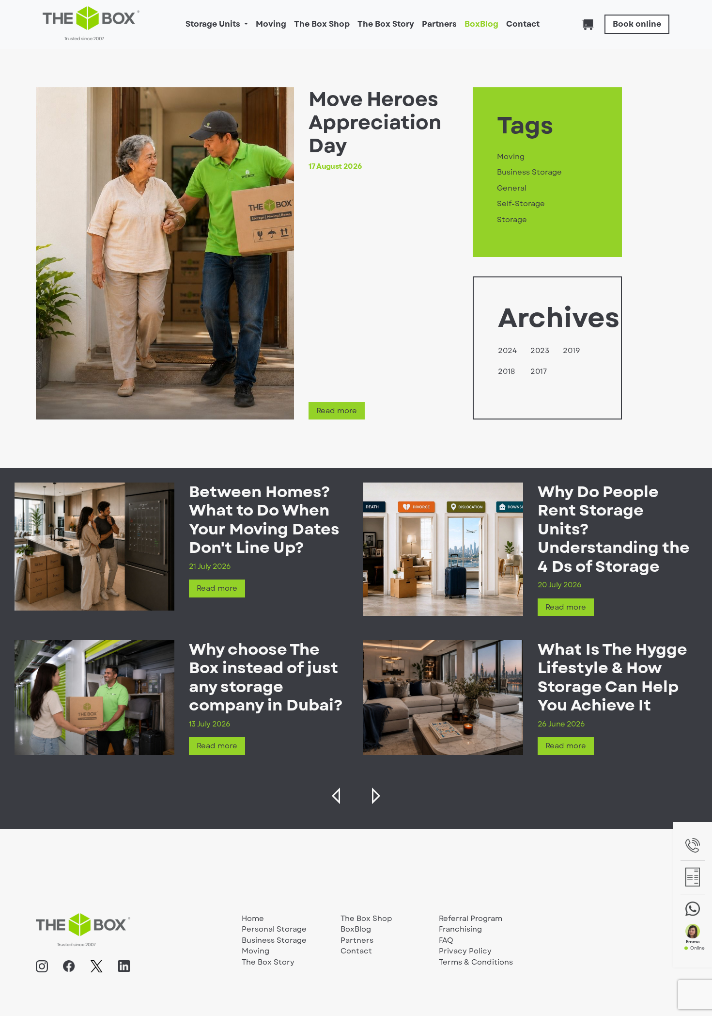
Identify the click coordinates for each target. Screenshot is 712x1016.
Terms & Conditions (476, 962)
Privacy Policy (465, 951)
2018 (506, 371)
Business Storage (529, 172)
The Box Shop (322, 24)
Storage (512, 219)
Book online (637, 24)
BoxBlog (481, 24)
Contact (523, 24)
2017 (538, 371)
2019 (571, 350)
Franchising (460, 929)
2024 (507, 350)
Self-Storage (521, 203)
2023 (539, 350)
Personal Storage (274, 929)
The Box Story (385, 24)
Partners (439, 24)
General (511, 188)
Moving (271, 24)
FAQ (446, 940)
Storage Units (214, 24)
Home (253, 918)
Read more (336, 410)
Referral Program (470, 918)
